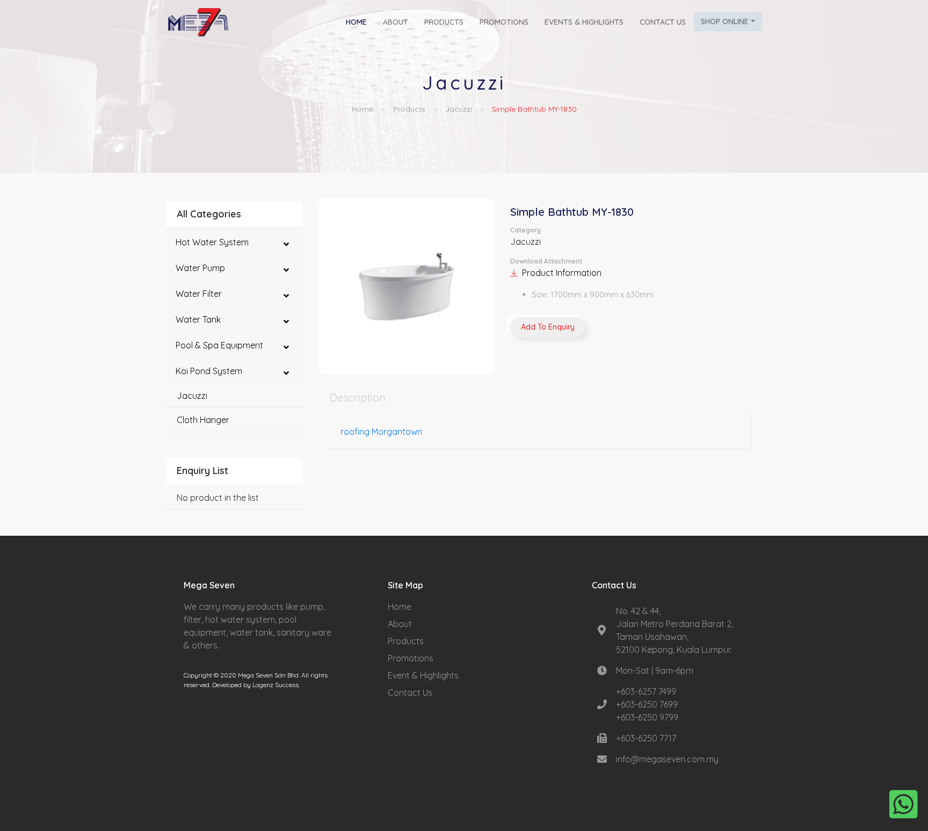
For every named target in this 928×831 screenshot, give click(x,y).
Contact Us (663, 22)
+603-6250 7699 (647, 704)
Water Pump (200, 268)
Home (360, 22)
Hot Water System (212, 242)
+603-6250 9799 (647, 717)
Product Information (561, 272)
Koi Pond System (209, 371)
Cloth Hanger (203, 419)
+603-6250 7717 (646, 738)
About (395, 22)
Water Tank (198, 319)
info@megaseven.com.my (667, 759)
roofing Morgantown (381, 431)
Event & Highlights (423, 675)
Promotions (504, 22)
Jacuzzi (458, 109)
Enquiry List (202, 470)
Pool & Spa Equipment (219, 345)
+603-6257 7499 (646, 691)
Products (443, 22)
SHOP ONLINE (725, 21)
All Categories (209, 214)
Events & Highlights (584, 22)
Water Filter (199, 293)
